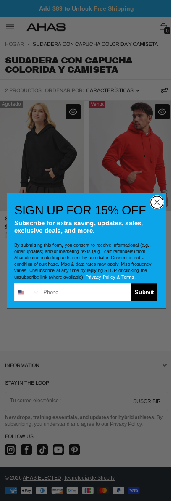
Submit (141, 292)
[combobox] (24, 292)
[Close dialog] (154, 202)
